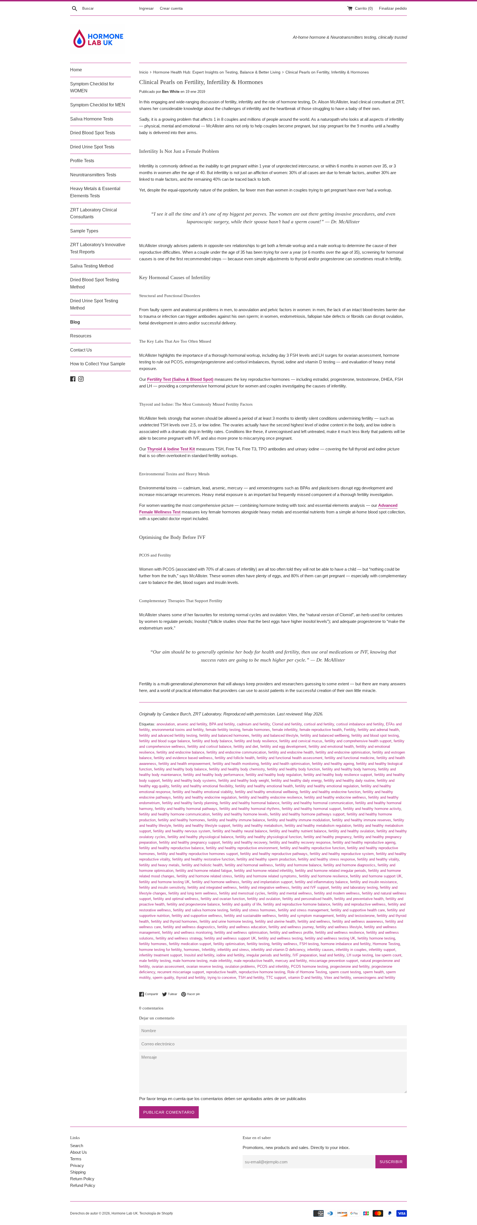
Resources (80, 336)
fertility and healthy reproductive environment (242, 848)
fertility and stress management (303, 910)
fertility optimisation (229, 944)
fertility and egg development (283, 746)
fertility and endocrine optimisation (343, 752)
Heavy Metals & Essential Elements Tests (95, 192)
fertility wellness (284, 944)
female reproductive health (321, 730)
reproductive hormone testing (262, 972)
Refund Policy (82, 1185)
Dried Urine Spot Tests (92, 147)
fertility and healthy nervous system (181, 831)
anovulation (166, 724)
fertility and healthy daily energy (296, 780)
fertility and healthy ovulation (351, 831)
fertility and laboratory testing (354, 887)
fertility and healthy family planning (190, 803)
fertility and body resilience (255, 741)
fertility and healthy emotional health (264, 786)
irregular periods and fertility (268, 955)
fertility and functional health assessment (289, 758)
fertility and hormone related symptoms (265, 876)
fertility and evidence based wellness (183, 758)
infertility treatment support (160, 955)
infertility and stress (233, 950)
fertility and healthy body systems (189, 780)
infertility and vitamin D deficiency (278, 950)
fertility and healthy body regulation (273, 775)
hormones (192, 950)
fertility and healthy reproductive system (342, 854)
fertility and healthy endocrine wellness (335, 797)
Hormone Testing (386, 944)
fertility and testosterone (355, 916)
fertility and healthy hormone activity (372, 809)
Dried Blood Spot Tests (92, 132)
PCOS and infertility (273, 966)
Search (76, 1145)
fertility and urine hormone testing (226, 921)
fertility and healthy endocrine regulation (205, 797)
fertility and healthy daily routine (349, 780)
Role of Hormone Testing (307, 972)
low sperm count (388, 955)
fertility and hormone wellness (215, 882)
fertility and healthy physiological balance (200, 837)
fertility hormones (153, 944)
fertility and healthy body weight (243, 780)
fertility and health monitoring (236, 764)
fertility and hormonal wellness (249, 865)
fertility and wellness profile (291, 932)
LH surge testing (360, 955)
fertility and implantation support (267, 882)
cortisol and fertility (319, 724)
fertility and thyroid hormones (174, 921)
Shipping (78, 1172)
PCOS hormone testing (309, 966)
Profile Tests (82, 160)
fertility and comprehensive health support (358, 741)
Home (76, 69)
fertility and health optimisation (285, 764)
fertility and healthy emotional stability (203, 792)
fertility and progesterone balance (193, 904)
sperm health (373, 972)
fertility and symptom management (306, 916)
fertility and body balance (212, 741)
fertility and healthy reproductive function (312, 848)
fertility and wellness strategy (179, 938)
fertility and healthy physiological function (268, 837)
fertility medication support (190, 944)
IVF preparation (305, 955)
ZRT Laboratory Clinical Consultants (93, 213)
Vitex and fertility (337, 977)
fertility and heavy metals (159, 865)
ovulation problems (240, 966)
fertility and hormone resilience (323, 876)
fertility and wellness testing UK (330, 938)
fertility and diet (246, 746)
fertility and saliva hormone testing (200, 910)
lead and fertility (331, 955)
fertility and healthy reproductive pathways (274, 854)
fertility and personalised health (307, 899)
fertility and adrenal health (378, 730)
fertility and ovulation (263, 899)
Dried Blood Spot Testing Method (94, 283)
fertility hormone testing (376, 938)
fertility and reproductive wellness (359, 904)
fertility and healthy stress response (326, 859)
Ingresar (146, 8)
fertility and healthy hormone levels (240, 814)
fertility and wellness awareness (357, 921)
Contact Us (81, 350)
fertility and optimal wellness (175, 899)
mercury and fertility (291, 961)
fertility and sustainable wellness (250, 916)
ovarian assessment (168, 966)
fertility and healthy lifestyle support (201, 825)
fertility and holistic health (202, 865)
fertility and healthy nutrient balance (297, 831)
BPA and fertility (222, 724)
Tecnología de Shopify (156, 1213)
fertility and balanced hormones (224, 735)
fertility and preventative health (358, 899)
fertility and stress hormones (253, 910)
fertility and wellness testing (280, 938)
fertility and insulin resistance (373, 882)
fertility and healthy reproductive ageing (364, 842)
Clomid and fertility (287, 724)
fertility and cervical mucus (300, 741)
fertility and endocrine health (290, 752)
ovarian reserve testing (204, 966)
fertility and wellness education (241, 927)
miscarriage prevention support (333, 961)
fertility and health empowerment (184, 764)
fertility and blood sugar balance (164, 741)
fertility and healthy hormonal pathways (186, 809)
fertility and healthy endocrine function (330, 792)
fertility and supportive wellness (197, 916)
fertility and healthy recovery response (299, 842)
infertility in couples (351, 950)
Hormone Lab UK (125, 1213)
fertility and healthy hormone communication (174, 814)
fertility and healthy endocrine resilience (270, 797)
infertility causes (320, 950)
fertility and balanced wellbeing (324, 735)
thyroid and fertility (190, 977)
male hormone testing (190, 961)
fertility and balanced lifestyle (274, 735)
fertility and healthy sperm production (266, 859)
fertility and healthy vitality (378, 859)
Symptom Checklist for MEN (97, 105)
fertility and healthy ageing (333, 764)
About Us (78, 1152)
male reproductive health (253, 961)
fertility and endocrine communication (236, 752)
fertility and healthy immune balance (236, 820)
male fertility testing (155, 961)
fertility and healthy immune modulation (298, 820)
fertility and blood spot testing (375, 735)
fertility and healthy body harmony (349, 769)
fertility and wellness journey (291, 927)
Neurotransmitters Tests (93, 174)
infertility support (382, 950)
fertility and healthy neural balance (240, 831)
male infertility (221, 961)
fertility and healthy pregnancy (327, 837)
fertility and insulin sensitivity (162, 887)
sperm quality (163, 977)
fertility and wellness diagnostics (189, 927)
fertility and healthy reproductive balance (171, 848)
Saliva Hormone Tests (91, 119)
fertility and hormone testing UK (164, 882)
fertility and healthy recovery (244, 842)
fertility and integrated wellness (212, 887)
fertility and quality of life (241, 904)
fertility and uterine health (275, 921)
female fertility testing (223, 730)
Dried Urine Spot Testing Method (94, 304)
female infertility (284, 730)
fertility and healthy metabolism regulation (318, 825)
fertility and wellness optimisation (240, 932)
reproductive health (221, 972)
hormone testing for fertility (160, 950)
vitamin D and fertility (305, 977)
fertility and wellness (314, 921)
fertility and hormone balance (298, 865)
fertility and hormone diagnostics (349, 865)
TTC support (276, 977)
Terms (75, 1158)
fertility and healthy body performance (213, 775)
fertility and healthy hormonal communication (317, 803)
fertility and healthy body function (293, 769)
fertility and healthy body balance (180, 769)
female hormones (256, 730)
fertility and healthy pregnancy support (189, 842)
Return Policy (82, 1178)
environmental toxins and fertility (177, 730)
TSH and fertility (251, 977)
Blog (75, 322)
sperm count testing (345, 972)
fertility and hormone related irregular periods (330, 871)
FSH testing (309, 944)
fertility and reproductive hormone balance (296, 904)
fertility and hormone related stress (204, 876)
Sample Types (84, 231)
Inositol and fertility (199, 955)
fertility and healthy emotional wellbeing (266, 792)
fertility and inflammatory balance (321, 882)
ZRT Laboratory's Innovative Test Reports (97, 248)
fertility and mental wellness (289, 893)
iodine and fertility (230, 955)
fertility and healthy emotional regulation (327, 786)
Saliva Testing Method (91, 266)
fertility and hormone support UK (376, 876)
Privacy (77, 1165)
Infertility (208, 950)
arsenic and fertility (192, 724)
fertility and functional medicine (349, 758)
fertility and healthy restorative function (203, 859)
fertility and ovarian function (223, 899)
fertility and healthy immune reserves (361, 820)
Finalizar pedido (393, 8)
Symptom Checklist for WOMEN (92, 87)
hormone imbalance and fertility (345, 944)
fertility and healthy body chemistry (237, 769)
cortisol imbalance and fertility (360, 724)
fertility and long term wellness (192, 893)
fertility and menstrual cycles (242, 893)
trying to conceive (222, 977)
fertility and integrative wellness (264, 887)
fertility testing (258, 944)
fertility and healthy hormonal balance (249, 803)
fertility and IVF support (310, 887)
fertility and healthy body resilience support (338, 775)
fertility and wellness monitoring (187, 932)
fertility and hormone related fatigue (204, 871)
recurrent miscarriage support (180, 972)
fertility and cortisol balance (209, 746)
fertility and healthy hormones (181, 820)
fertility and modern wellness (337, 893)
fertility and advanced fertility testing (168, 735)
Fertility (350, 730)
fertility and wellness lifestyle (339, 927)
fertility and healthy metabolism (257, 825)
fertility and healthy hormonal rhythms (249, 809)
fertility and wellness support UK (230, 938)
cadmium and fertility (253, 724)
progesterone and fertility (349, 966)
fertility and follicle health (235, 758)
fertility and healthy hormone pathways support (307, 814)
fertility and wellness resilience (339, 932)
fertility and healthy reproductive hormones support (197, 854)
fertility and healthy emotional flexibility (202, 786)
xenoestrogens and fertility (374, 977)
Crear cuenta (171, 8)
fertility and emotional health (331, 746)
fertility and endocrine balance (180, 752)
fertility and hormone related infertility (263, 871)
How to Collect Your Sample (97, 363)
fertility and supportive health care (358, 910)
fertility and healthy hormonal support (311, 809)
